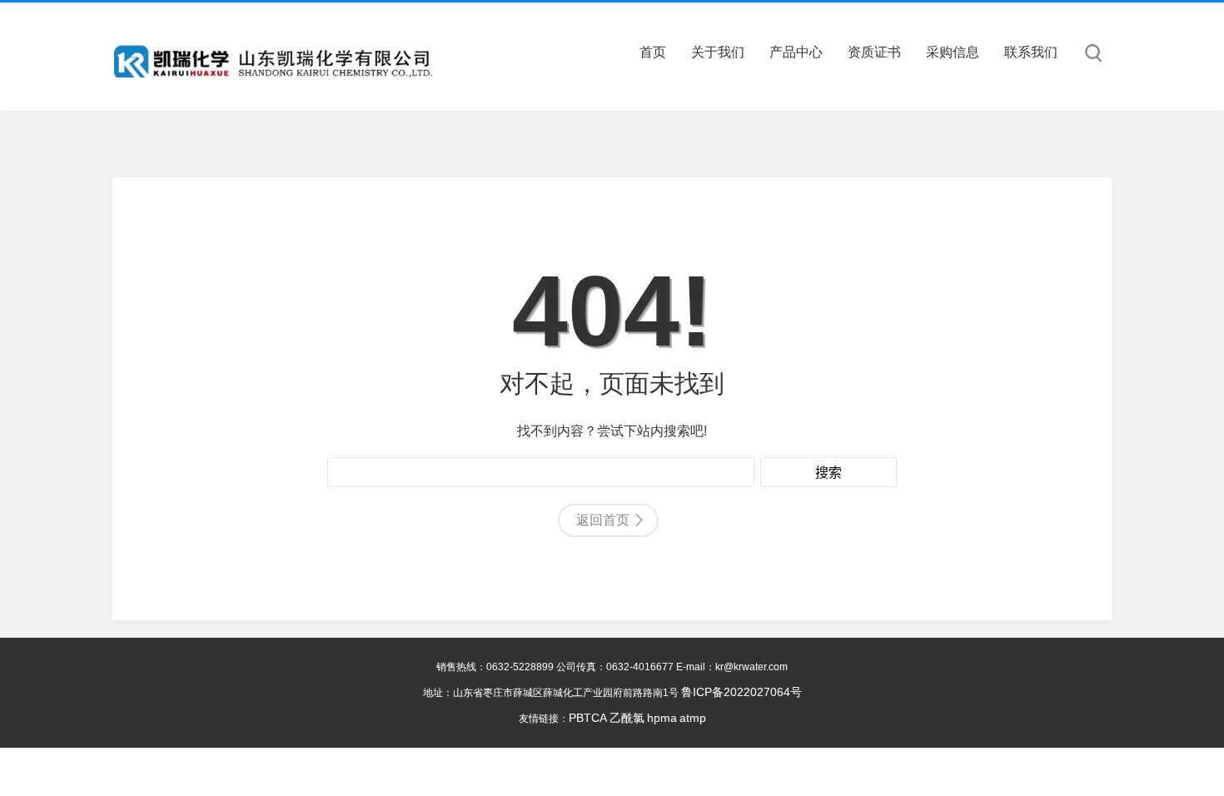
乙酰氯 (627, 717)
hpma (662, 717)
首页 (652, 52)
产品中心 (796, 52)
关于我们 (717, 52)
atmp (692, 717)
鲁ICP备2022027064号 (741, 692)
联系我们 (1030, 52)
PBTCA (588, 717)
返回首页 (602, 520)
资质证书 (874, 52)
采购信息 (952, 52)
